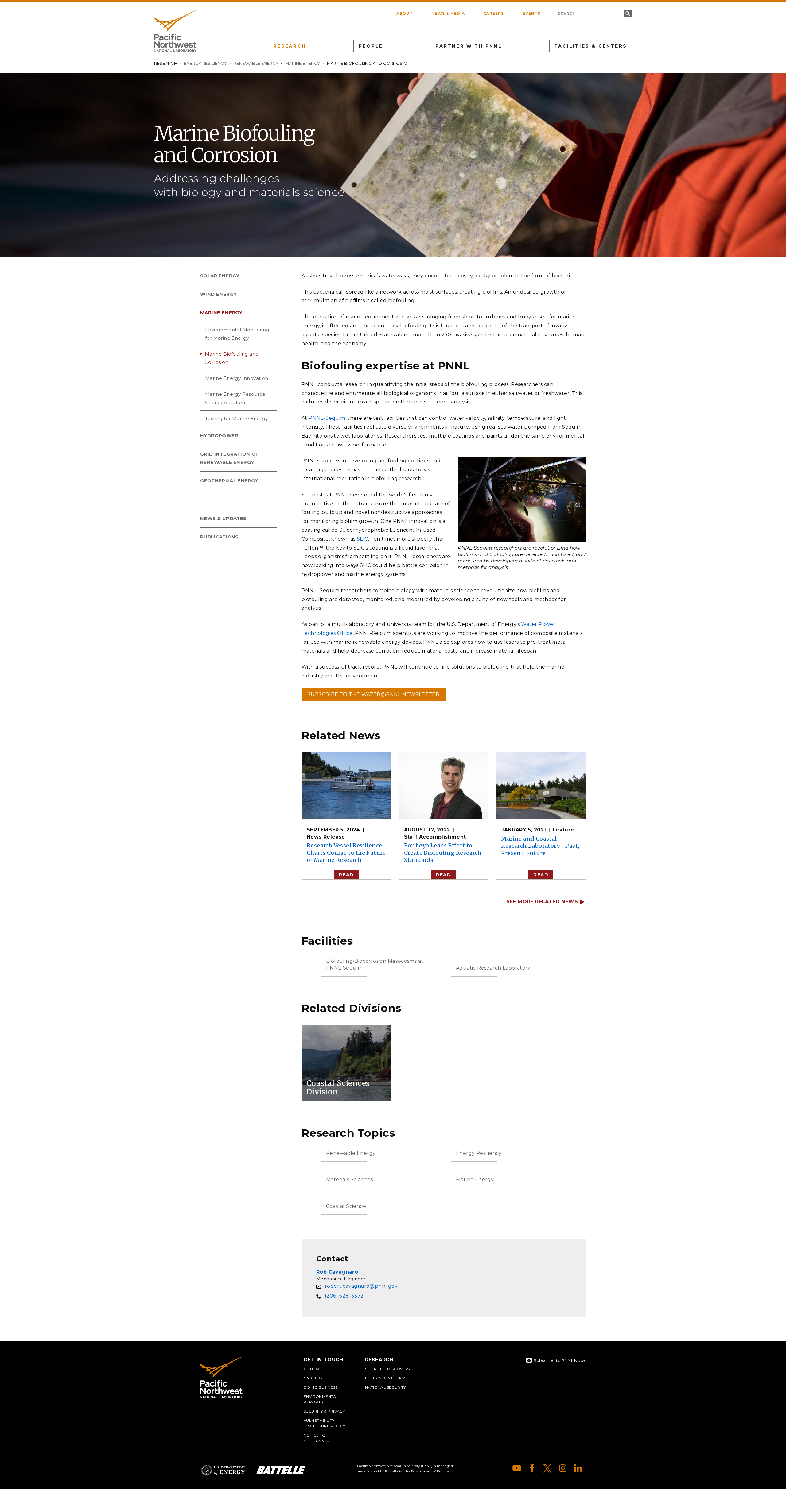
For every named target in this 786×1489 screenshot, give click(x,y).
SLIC (362, 539)
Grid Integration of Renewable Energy (229, 458)
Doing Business (321, 1387)
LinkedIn (578, 1468)
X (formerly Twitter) (547, 1468)
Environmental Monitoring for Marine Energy (237, 334)
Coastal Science (346, 1206)
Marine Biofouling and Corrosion (232, 358)
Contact (313, 1369)
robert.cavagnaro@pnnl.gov (361, 1286)
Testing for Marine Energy (236, 418)
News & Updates (223, 518)
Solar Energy (219, 276)
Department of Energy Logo (223, 1470)
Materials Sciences (349, 1179)
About (404, 13)
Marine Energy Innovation (236, 378)
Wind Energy (218, 294)
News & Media (448, 13)
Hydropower (219, 435)
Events (531, 13)
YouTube (517, 1468)
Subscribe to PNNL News (560, 1360)
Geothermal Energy (229, 481)
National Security (385, 1387)
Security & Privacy (324, 1411)
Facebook (532, 1468)
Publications (219, 537)
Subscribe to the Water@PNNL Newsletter (373, 694)
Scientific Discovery (388, 1369)
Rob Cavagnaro (337, 1272)
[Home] (175, 31)
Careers (494, 13)
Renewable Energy (256, 63)
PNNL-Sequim (327, 418)
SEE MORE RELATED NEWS (542, 901)
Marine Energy (302, 63)
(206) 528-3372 (344, 1296)
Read (346, 875)
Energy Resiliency (205, 63)
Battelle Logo (281, 1470)
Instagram (563, 1468)
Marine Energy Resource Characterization (235, 398)
